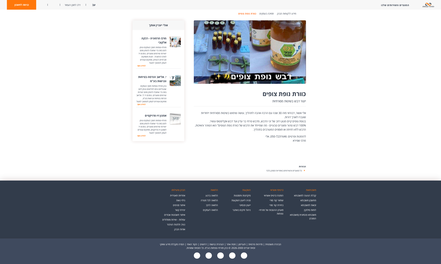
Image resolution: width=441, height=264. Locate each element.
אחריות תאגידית (177, 195)
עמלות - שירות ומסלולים (173, 219)
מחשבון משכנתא (308, 200)
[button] (21, 5)
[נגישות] (220, 255)
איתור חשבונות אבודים (174, 214)
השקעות (246, 190)
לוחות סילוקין (310, 210)
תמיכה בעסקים (266, 13)
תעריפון (242, 244)
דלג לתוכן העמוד (72, 5)
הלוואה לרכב (212, 205)
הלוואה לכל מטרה (209, 200)
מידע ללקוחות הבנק (286, 13)
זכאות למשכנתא (308, 205)
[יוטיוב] (232, 255)
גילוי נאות (180, 200)
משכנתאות (311, 190)
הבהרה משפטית (273, 244)
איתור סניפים (179, 205)
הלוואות (214, 190)
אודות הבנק (179, 229)
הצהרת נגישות (216, 244)
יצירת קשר (180, 210)
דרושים (203, 244)
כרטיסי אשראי (276, 190)
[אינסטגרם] (197, 255)
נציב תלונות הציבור (176, 224)
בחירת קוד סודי (276, 205)
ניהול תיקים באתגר (242, 210)
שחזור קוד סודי (276, 200)
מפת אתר (231, 244)
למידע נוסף (141, 65)
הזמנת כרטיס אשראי (273, 195)
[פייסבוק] (243, 255)
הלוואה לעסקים (210, 210)
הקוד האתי (192, 244)
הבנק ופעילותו (178, 190)
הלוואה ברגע (212, 195)
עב (93, 5)
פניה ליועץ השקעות (241, 200)
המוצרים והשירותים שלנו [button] (395, 5)
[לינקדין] (208, 255)
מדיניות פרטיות (255, 244)
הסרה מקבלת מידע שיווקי (172, 244)
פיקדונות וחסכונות (242, 195)
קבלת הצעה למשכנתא (305, 195)
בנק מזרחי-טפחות (301, 14)
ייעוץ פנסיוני (245, 205)
